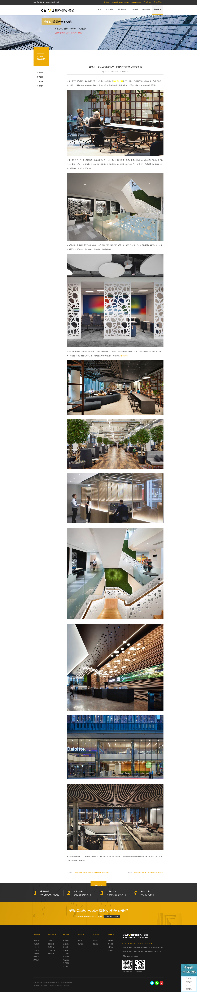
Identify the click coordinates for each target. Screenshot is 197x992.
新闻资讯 (157, 9)
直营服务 (51, 941)
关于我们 (146, 9)
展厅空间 (66, 963)
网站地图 (36, 986)
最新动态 (40, 72)
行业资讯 (40, 81)
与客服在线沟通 (112, 917)
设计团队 (95, 941)
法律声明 (51, 986)
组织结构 (36, 957)
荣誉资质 (36, 950)
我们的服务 (121, 9)
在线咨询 (149, 2)
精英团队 (134, 9)
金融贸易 (66, 944)
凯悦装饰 (57, 10)
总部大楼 (66, 941)
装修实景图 (124, 356)
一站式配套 (51, 950)
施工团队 (95, 944)
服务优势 (51, 944)
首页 (99, 9)
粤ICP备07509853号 (62, 986)
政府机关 (66, 960)
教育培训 (66, 957)
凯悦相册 (36, 953)
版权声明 (44, 986)
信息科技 (66, 947)
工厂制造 (66, 953)
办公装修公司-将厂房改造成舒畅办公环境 (148, 872)
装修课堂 (40, 77)
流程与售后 (51, 947)
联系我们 (159, 2)
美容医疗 (66, 950)
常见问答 (40, 86)
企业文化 (36, 947)
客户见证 (80, 944)
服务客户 (51, 953)
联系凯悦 (36, 941)
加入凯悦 (36, 960)
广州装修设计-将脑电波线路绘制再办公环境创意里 (91, 872)
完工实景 (66, 966)
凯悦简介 (36, 944)
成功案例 (109, 9)
